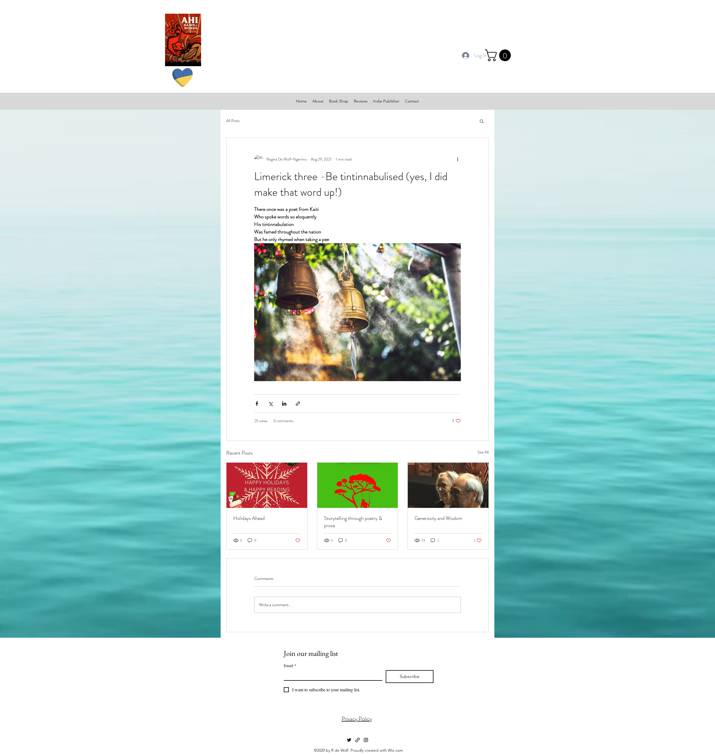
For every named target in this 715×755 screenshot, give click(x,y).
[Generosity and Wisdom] (448, 485)
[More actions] (457, 159)
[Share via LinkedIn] (284, 403)
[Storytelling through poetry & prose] (357, 485)
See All (483, 452)
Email (290, 665)
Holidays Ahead (249, 518)
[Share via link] (298, 403)
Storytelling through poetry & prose (353, 522)
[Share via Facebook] (256, 403)
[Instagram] (366, 740)
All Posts (233, 120)
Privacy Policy (357, 719)
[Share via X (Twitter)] (270, 403)
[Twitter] (349, 740)
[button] (499, 55)
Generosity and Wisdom (438, 518)
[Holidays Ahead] (267, 485)
